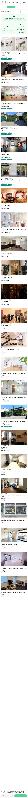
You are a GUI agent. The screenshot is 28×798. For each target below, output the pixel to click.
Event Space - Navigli (6, 205)
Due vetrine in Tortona (6, 253)
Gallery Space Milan (6, 325)
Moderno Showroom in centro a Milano (10, 471)
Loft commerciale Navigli (7, 277)
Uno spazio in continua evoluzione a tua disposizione (14, 229)
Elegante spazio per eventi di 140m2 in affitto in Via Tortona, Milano (13, 495)
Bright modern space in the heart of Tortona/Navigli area (13, 373)
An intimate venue (5, 301)
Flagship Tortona (5, 154)
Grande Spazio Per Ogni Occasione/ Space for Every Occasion (13, 180)
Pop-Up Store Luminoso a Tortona (9, 544)
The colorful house (5, 447)
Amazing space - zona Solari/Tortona (10, 349)
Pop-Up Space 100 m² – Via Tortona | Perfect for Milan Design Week (12, 79)
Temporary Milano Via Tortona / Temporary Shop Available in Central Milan (12, 520)
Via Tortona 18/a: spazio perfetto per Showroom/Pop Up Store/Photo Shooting (14, 54)
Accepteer (21, 795)
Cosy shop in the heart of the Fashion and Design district (13, 421)
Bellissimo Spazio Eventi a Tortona (9, 128)
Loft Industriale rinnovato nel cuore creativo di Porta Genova (13, 397)
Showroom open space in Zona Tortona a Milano (12, 103)
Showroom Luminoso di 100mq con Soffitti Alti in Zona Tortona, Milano (13, 592)
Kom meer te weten (7, 795)
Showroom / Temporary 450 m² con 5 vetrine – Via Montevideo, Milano (13, 568)
